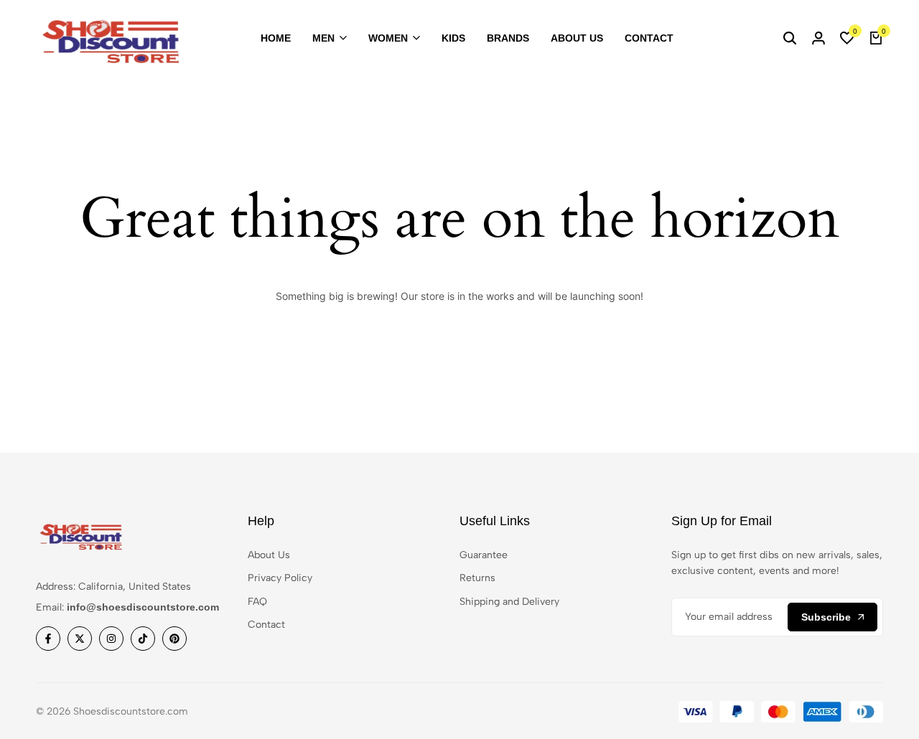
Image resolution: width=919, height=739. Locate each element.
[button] (847, 38)
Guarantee (484, 555)
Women (388, 38)
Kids (453, 38)
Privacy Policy (280, 578)
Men (323, 38)
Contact (649, 38)
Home (276, 38)
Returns (477, 578)
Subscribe (826, 617)
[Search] (789, 38)
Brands (508, 38)
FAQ (257, 602)
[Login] (818, 38)
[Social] (48, 638)
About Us (577, 38)
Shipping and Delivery (509, 602)
